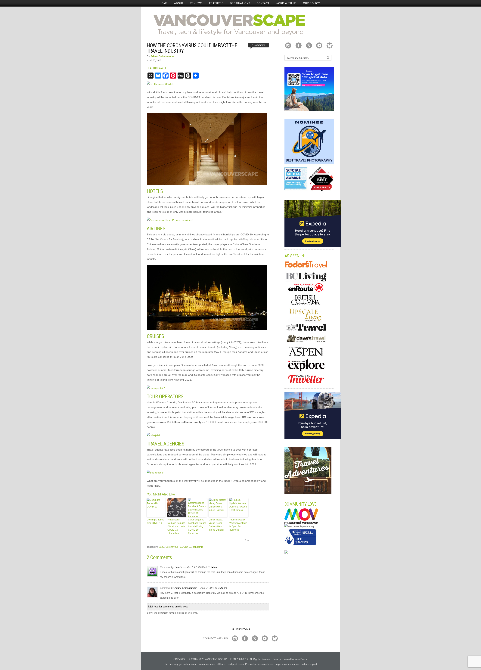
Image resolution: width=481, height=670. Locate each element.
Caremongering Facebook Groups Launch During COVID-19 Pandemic (197, 526)
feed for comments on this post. (168, 606)
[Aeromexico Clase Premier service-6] (170, 220)
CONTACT (263, 3)
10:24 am (212, 567)
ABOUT (179, 3)
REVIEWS (196, 3)
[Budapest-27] (156, 387)
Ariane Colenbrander (163, 56)
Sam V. (179, 567)
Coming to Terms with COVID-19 (155, 521)
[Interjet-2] (153, 435)
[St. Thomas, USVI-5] (160, 83)
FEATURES (216, 3)
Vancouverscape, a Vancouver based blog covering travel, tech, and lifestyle (240, 24)
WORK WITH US (286, 3)
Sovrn (247, 540)
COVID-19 (185, 546)
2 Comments (258, 45)
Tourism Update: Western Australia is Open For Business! (238, 524)
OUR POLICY (311, 3)
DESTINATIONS (240, 3)
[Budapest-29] (207, 329)
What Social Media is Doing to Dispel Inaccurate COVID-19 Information (176, 526)
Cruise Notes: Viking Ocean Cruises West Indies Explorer (216, 524)
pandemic (198, 546)
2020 (161, 546)
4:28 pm (222, 588)
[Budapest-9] (155, 472)
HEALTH (151, 68)
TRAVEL (161, 68)
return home (240, 628)
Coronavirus (172, 546)
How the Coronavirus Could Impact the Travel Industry (192, 48)
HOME (164, 3)
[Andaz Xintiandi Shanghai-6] (207, 184)
